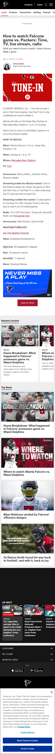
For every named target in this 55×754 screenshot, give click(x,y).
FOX (9, 166)
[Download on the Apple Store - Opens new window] (17, 670)
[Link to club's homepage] (5, 3)
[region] (27, 721)
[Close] (52, 692)
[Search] (46, 5)
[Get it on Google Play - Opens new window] (37, 671)
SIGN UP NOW (27, 303)
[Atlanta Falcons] (27, 683)
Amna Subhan (18, 64)
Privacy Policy (24, 727)
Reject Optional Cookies (27, 740)
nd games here (22, 215)
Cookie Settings (27, 732)
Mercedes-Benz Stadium (23, 160)
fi (14, 215)
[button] (12, 623)
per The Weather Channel (16, 233)
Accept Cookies (27, 748)
